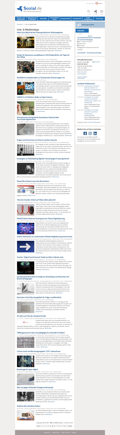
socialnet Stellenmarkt (86, 84)
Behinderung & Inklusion (32, 18)
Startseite (19, 24)
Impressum (47, 432)
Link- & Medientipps (63, 35)
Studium (27, 99)
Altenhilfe (43, 18)
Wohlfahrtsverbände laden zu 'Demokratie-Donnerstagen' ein (41, 78)
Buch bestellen (81, 74)
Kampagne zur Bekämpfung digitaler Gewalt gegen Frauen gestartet (43, 159)
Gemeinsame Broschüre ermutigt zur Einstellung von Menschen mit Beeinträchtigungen (43, 278)
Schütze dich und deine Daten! (28, 406)
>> (66, 426)
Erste (38, 426)
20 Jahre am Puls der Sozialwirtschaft (31, 316)
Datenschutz (56, 432)
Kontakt (74, 432)
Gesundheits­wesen (54, 18)
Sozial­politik (77, 18)
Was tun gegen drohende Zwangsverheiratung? (35, 387)
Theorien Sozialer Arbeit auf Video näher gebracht (36, 200)
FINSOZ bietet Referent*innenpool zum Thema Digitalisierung (41, 219)
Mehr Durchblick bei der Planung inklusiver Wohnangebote (40, 32)
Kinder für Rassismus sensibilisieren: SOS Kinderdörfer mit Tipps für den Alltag (43, 56)
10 (64, 426)
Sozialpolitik (40, 335)
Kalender (80, 31)
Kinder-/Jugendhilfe (30, 59)
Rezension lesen (82, 72)
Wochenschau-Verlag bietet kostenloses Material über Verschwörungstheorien (38, 118)
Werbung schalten (88, 25)
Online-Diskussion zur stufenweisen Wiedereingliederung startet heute (44, 237)
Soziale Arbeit (65, 18)
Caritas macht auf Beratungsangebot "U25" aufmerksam (38, 351)
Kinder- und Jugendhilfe (21, 18)
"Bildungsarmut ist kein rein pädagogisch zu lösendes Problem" (41, 333)
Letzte (70, 426)
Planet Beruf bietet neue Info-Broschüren (33, 181)
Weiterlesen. (58, 50)
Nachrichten (53, 35)
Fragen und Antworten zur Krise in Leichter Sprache (37, 140)
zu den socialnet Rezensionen (82, 77)
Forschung (99, 18)
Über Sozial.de (65, 432)
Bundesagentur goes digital (27, 369)
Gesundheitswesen (45, 239)
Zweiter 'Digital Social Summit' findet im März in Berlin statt (40, 257)
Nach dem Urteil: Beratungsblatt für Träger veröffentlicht (39, 297)
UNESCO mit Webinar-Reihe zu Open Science (34, 97)
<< (41, 426)
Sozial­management (88, 18)
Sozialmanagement (39, 221)
